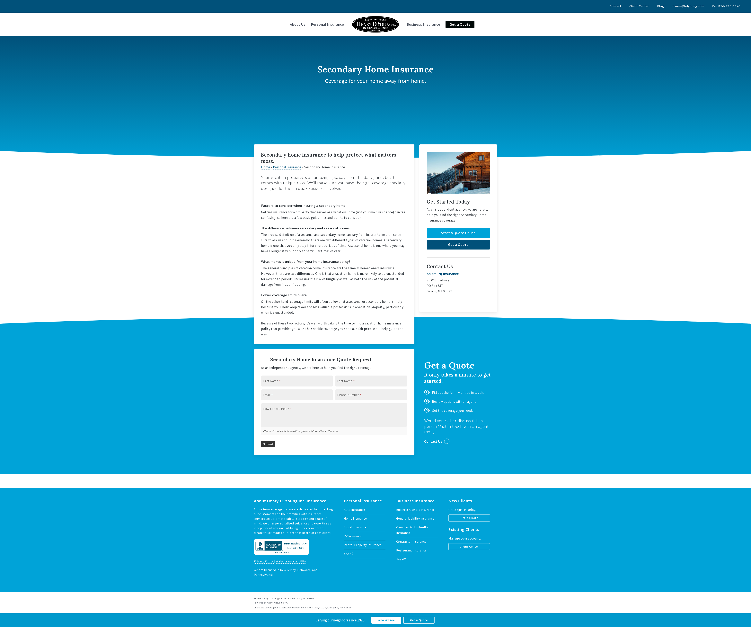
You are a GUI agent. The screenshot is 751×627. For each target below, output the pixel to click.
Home (265, 167)
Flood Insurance (355, 527)
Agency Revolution (277, 602)
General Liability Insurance (415, 518)
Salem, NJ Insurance (443, 273)
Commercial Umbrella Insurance (412, 530)
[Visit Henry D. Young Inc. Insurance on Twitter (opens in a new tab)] (12, 6)
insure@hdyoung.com (688, 6)
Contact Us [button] (433, 441)
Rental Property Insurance (362, 545)
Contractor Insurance (411, 542)
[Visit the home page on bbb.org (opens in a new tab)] (281, 557)
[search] (743, 24)
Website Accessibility (291, 561)
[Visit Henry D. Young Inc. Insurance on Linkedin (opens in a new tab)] (33, 6)
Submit (268, 444)
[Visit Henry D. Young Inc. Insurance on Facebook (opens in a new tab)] (19, 6)
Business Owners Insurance (415, 510)
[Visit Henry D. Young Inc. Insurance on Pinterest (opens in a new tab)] (26, 6)
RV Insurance (353, 536)
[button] (458, 233)
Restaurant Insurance (411, 550)
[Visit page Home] (375, 24)
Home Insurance (355, 518)
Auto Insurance (354, 510)
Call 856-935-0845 (726, 6)
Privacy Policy (264, 561)
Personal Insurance (287, 167)
